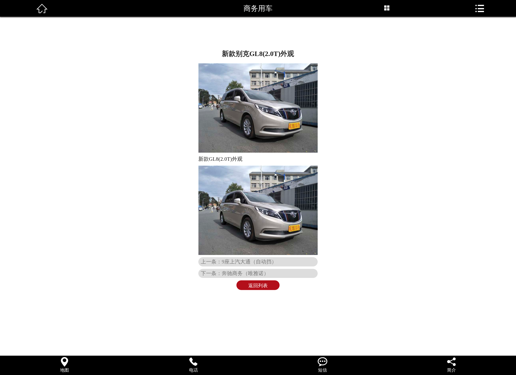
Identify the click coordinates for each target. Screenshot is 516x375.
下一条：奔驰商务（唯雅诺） (235, 273)
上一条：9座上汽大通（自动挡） (239, 262)
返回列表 (258, 285)
